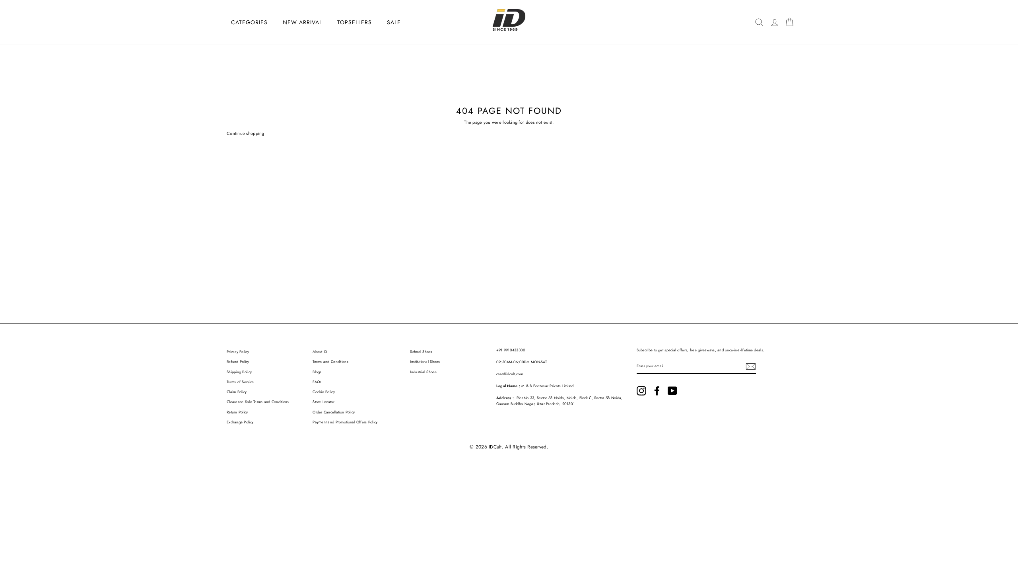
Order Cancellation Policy (334, 412)
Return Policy (237, 412)
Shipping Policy (239, 372)
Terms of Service (240, 382)
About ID (320, 352)
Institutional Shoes (425, 361)
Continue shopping (245, 133)
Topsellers (354, 22)
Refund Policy (238, 361)
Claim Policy (237, 392)
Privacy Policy (238, 352)
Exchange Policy (240, 422)
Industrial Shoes (423, 372)
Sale (394, 22)
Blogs (317, 372)
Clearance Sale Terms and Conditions (258, 402)
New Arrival (302, 22)
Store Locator (323, 402)
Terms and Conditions (330, 361)
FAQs (317, 382)
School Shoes (421, 352)
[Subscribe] (751, 366)
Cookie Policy (324, 392)
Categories (249, 22)
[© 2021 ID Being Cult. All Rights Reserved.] (641, 391)
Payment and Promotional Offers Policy (345, 422)
